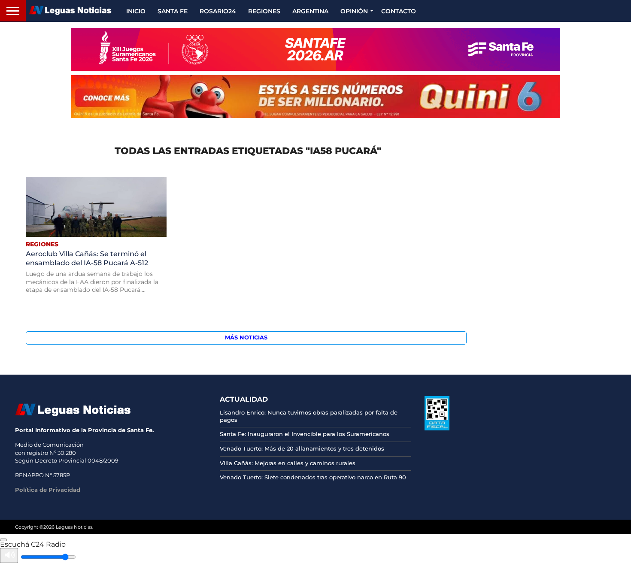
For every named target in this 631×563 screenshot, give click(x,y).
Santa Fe (173, 11)
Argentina (310, 11)
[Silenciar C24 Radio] (9, 555)
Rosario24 (218, 11)
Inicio (136, 11)
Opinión (354, 11)
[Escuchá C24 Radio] (3, 540)
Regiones (264, 11)
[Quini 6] (315, 96)
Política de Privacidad (47, 489)
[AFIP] (437, 428)
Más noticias (246, 337)
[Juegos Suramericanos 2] (315, 49)
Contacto (398, 11)
